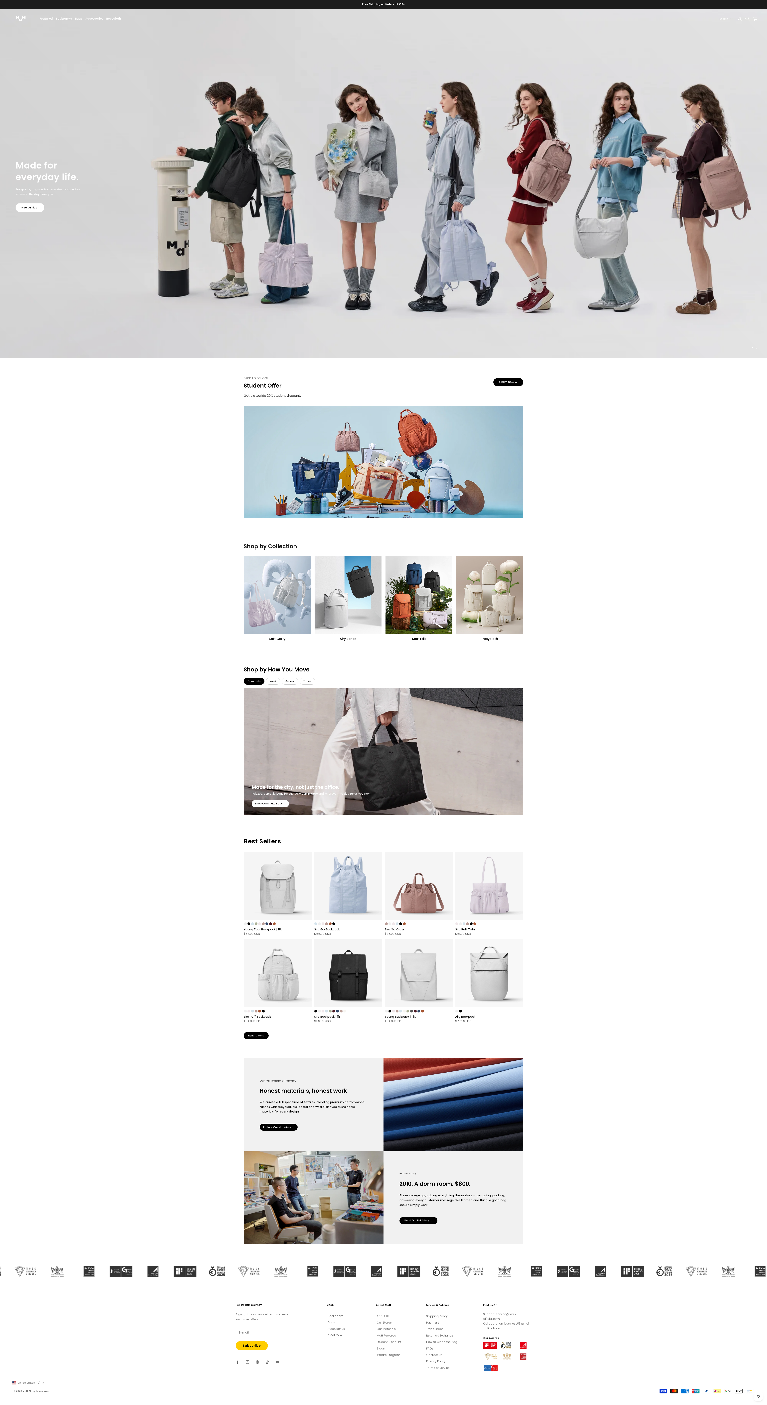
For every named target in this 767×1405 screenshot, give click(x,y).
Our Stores (384, 1323)
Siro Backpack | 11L (327, 1016)
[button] (28, 1382)
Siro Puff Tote (465, 929)
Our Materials (386, 1329)
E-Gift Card (335, 1335)
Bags (78, 19)
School (289, 681)
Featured (46, 19)
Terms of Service (438, 1368)
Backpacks (64, 19)
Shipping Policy (437, 1316)
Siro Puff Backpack (257, 1016)
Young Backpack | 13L (400, 1016)
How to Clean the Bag (441, 1342)
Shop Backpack (33, 199)
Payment (432, 1323)
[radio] (245, 923)
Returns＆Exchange (439, 1336)
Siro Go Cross (395, 929)
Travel (307, 681)
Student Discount (389, 1342)
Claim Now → (508, 382)
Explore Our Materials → (278, 1127)
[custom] (237, 1362)
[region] (383, 183)
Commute (254, 681)
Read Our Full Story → (418, 1220)
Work (273, 681)
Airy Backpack (465, 1016)
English (723, 18)
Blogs (381, 1348)
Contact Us (434, 1355)
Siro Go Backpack (327, 929)
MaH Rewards (386, 1336)
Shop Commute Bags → (270, 803)
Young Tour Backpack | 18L (263, 929)
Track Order (434, 1329)
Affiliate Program (388, 1355)
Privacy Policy (435, 1361)
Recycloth (113, 19)
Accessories (94, 19)
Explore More (256, 1035)
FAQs (429, 1348)
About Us (383, 1316)
